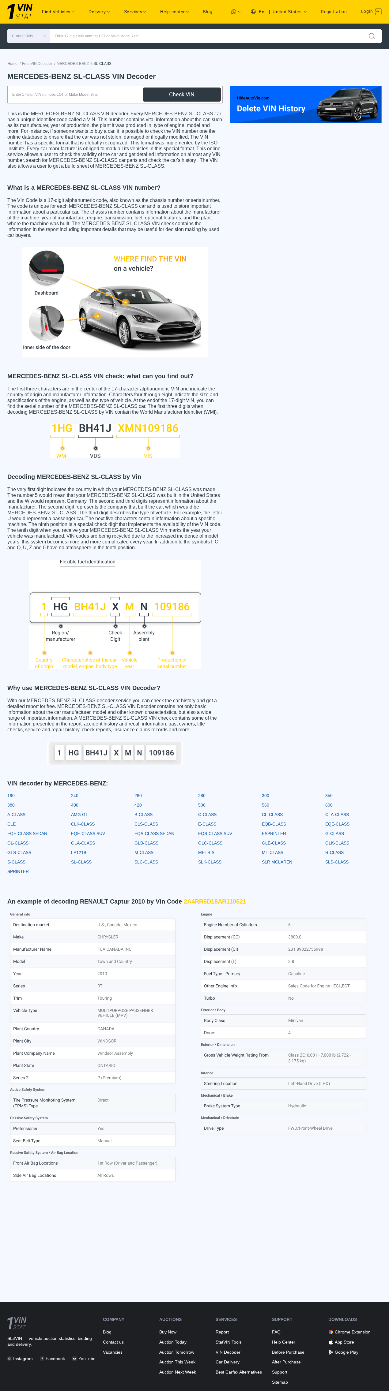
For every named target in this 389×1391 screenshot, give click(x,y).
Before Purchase (288, 1352)
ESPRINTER (274, 833)
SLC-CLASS (146, 862)
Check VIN (181, 94)
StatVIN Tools (229, 1342)
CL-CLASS (272, 814)
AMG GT (79, 814)
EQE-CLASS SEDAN (27, 833)
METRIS (206, 852)
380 (11, 805)
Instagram (23, 1358)
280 (202, 795)
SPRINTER (18, 871)
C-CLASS (207, 814)
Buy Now (167, 1331)
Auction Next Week (177, 1372)
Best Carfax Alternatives (239, 1372)
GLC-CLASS (210, 843)
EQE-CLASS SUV (88, 833)
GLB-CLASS (146, 843)
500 (202, 805)
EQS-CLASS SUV (215, 833)
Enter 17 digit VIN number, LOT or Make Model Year (97, 36)
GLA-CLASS (83, 843)
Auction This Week (177, 1361)
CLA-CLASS (337, 814)
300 (265, 795)
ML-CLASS (272, 852)
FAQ (276, 1331)
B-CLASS (143, 814)
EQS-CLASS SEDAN (154, 833)
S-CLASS (16, 862)
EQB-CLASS (274, 824)
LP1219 (78, 852)
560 (265, 805)
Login (367, 11)
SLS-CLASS (337, 862)
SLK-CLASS (209, 862)
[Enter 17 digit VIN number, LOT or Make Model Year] (372, 36)
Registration (334, 11)
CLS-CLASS (146, 824)
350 (329, 795)
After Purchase (286, 1361)
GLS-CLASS (19, 852)
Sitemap (280, 1382)
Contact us (113, 1342)
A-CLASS (16, 814)
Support (279, 1372)
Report (222, 1331)
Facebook (55, 1358)
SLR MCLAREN (277, 862)
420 (138, 805)
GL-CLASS (17, 843)
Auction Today (173, 1342)
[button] (28, 36)
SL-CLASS (81, 862)
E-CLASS (207, 824)
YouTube (86, 1358)
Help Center (283, 1342)
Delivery (97, 11)
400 (74, 805)
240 (74, 795)
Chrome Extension (353, 1331)
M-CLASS (143, 852)
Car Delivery (228, 1361)
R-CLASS (334, 852)
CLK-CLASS (83, 824)
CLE (11, 824)
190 (11, 795)
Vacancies (113, 1352)
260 (138, 795)
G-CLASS (334, 833)
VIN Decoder (228, 1352)
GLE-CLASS (274, 843)
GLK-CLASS (337, 843)
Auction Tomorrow (176, 1352)
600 (329, 805)
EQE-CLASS (337, 824)
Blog (208, 11)
